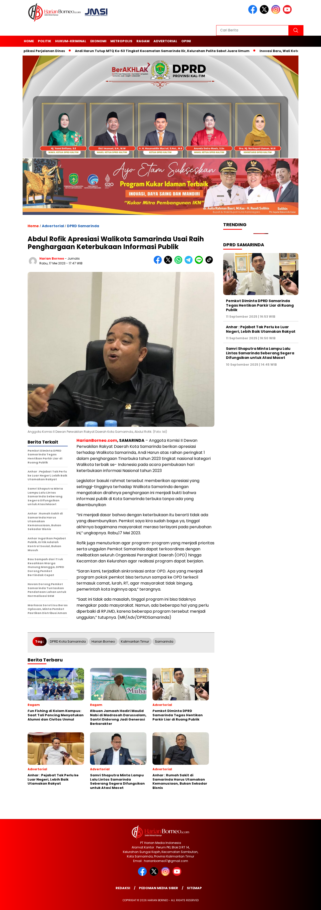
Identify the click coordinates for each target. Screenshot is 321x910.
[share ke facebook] (159, 263)
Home (29, 41)
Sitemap (194, 888)
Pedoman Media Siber (158, 888)
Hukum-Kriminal (70, 41)
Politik (44, 41)
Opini (186, 41)
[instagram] (276, 13)
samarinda (164, 641)
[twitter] (265, 13)
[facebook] (253, 13)
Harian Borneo (103, 641)
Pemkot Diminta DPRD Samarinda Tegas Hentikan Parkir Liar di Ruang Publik (260, 305)
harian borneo (51, 258)
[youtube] (288, 13)
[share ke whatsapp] (179, 263)
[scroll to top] (307, 902)
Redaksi (123, 888)
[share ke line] (200, 263)
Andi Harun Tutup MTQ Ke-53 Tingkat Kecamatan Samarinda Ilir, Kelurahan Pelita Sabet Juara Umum (133, 51)
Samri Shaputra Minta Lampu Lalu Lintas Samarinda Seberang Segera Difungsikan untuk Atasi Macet (260, 353)
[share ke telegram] (190, 263)
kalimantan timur (135, 641)
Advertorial (165, 41)
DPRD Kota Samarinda (68, 641)
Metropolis (121, 41)
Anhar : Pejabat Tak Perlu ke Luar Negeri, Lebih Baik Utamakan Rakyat (260, 329)
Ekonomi (98, 41)
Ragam (142, 41)
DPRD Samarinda (83, 225)
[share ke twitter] (169, 263)
